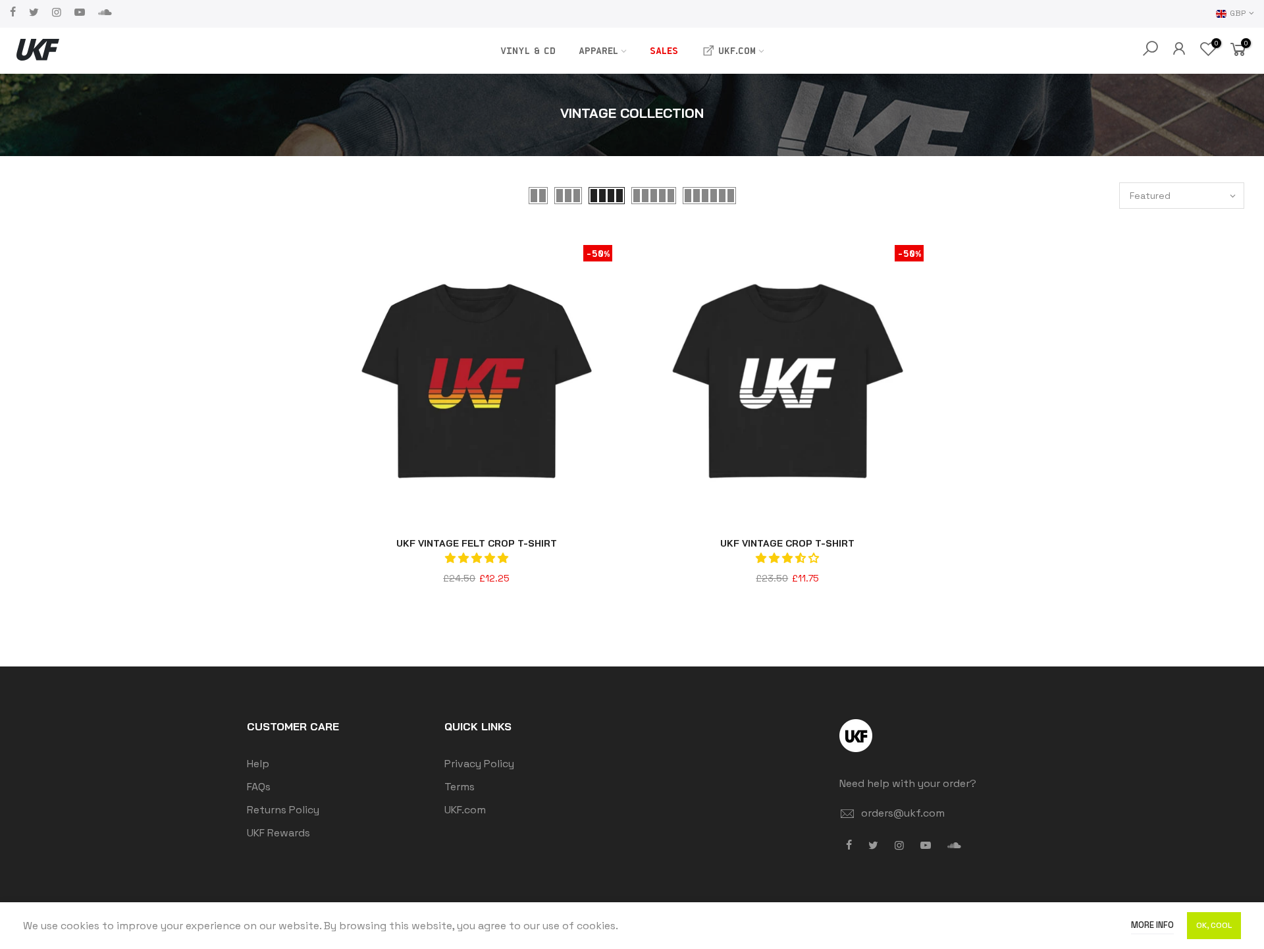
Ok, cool (1214, 925)
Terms (459, 787)
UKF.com (737, 50)
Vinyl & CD (528, 50)
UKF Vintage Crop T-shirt (787, 543)
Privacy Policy (479, 764)
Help (258, 764)
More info (1152, 925)
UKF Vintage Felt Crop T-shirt (476, 543)
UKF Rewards (278, 833)
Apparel (598, 50)
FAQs (259, 787)
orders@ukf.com (903, 813)
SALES (664, 50)
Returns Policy (283, 810)
